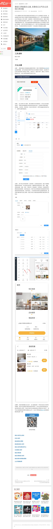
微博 (2, 51)
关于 (4, 25)
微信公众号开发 (25, 467)
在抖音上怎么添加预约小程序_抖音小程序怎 (27, 516)
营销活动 (5, 14)
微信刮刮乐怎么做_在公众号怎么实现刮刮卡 (18, 503)
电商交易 (5, 22)
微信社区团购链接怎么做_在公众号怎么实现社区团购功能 (41, 481)
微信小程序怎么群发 (19, 435)
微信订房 (43, 410)
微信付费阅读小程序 (19, 455)
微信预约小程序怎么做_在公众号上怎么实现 (36, 503)
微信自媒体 (6, 19)
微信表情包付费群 (19, 441)
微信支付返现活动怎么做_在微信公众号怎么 (36, 516)
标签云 (4, 44)
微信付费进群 (18, 452)
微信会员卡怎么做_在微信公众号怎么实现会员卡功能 (22, 481)
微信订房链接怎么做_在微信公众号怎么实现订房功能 (31, 7)
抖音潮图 (5, 38)
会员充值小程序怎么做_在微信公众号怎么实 (45, 503)
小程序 (4, 33)
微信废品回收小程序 (19, 444)
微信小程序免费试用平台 (20, 446)
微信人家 (5, 3)
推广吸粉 (5, 11)
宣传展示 (5, 8)
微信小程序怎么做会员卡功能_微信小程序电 (27, 503)
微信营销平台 (21, 3)
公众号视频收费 (18, 461)
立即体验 (32, 415)
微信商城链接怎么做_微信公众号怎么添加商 (45, 516)
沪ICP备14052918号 (42, 524)
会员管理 (5, 30)
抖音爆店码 (6, 36)
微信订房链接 (33, 475)
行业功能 (5, 27)
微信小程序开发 (34, 11)
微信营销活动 (17, 11)
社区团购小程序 (18, 449)
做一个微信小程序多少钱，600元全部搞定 (18, 516)
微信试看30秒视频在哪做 (20, 458)
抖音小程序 (17, 438)
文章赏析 (5, 41)
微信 (2, 53)
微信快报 (5, 16)
